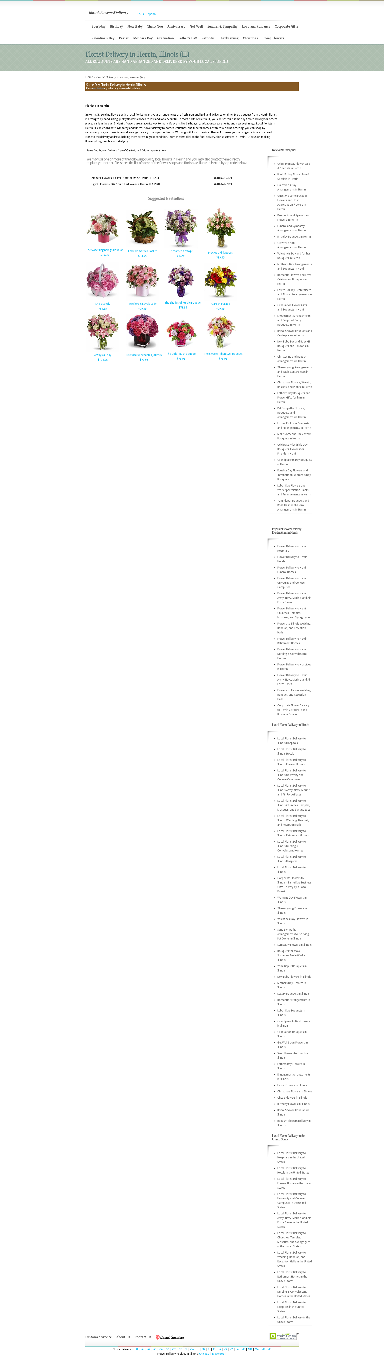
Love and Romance (256, 26)
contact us (98, 88)
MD (250, 1349)
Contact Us (143, 1337)
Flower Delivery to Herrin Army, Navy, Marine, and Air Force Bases (294, 598)
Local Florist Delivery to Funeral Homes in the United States (294, 1183)
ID (203, 1349)
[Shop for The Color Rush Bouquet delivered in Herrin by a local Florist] (181, 350)
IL (209, 1349)
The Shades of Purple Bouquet (182, 302)
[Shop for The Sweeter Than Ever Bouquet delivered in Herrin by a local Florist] (220, 350)
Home (89, 77)
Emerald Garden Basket (142, 251)
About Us (123, 1337)
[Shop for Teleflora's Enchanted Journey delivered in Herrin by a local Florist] (142, 351)
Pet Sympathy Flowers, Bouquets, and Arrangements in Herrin (291, 413)
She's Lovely (102, 303)
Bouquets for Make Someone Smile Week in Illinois (291, 955)
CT (174, 1349)
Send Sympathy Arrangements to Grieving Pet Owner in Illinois (293, 934)
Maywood (218, 1353)
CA (161, 1349)
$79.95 (104, 254)
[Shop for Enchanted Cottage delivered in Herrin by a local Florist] (181, 247)
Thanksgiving (228, 38)
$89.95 (220, 257)
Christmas (250, 38)
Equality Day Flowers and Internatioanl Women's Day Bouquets (294, 475)
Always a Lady (102, 355)
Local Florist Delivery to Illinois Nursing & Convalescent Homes (291, 846)
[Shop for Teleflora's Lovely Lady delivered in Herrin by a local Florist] (142, 300)
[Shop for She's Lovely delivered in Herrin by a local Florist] (102, 300)
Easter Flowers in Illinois (292, 1085)
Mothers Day (143, 38)
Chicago (204, 1353)
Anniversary (176, 26)
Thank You (155, 26)
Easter (124, 38)
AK (142, 1349)
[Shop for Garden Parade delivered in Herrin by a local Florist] (220, 300)
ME (243, 1349)
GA (192, 1349)
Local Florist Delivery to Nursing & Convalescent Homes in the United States (293, 1292)
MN (270, 1349)
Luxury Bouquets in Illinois (293, 993)
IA (219, 1349)
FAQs (141, 14)
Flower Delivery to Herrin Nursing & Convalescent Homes (292, 654)
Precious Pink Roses (220, 252)
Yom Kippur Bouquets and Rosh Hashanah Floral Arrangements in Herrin (293, 505)
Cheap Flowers (273, 38)
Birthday (116, 26)
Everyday (99, 26)
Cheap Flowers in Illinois (292, 1097)
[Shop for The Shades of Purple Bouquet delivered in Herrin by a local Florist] (181, 299)
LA (237, 1349)
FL (186, 1349)
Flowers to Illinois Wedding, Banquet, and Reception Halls (294, 628)
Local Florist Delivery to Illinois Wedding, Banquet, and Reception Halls (293, 820)
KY (231, 1349)
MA (257, 1349)
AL (137, 1349)
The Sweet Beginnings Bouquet (104, 250)
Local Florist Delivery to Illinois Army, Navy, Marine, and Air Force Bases (293, 790)
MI (263, 1349)
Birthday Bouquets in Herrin (294, 236)
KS (225, 1349)
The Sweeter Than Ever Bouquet (223, 353)
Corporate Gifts (286, 26)
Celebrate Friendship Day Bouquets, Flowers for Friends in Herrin (292, 449)
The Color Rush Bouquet (181, 353)
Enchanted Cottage (181, 251)
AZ (148, 1349)
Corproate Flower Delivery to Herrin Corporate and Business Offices (293, 710)
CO (167, 1349)
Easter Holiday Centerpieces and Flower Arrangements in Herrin (294, 294)
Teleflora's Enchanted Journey (144, 355)
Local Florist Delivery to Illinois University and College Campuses (291, 775)
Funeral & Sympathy (222, 26)
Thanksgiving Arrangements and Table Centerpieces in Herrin (294, 372)
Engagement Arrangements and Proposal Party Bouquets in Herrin (293, 320)
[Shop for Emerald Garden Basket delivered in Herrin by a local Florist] (142, 247)
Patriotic (207, 38)
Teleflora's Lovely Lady (142, 303)
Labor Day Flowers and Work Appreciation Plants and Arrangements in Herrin (294, 490)
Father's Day (187, 38)
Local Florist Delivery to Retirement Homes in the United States (292, 1277)
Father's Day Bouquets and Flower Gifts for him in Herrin (293, 398)
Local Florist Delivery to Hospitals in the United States (291, 1158)
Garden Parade (220, 303)
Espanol (151, 14)
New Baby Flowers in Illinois (294, 976)
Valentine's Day (103, 38)
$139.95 (103, 359)
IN (214, 1349)
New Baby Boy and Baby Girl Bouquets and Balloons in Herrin (294, 346)
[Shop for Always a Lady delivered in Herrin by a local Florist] (102, 351)
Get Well (196, 26)
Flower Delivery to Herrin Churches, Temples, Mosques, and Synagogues (293, 613)
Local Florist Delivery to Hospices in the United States (291, 1307)
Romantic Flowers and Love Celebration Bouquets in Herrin (294, 279)
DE (180, 1349)
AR (154, 1349)
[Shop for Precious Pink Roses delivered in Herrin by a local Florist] (220, 249)
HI (198, 1349)
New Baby (135, 26)
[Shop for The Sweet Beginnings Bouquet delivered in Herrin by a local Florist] (102, 246)
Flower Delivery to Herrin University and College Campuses (292, 583)
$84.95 (142, 256)
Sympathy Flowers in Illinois (294, 944)
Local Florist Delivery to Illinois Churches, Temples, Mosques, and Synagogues (293, 805)
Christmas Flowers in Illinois (294, 1091)
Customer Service (98, 1337)
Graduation (165, 38)
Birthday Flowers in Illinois (293, 1104)
